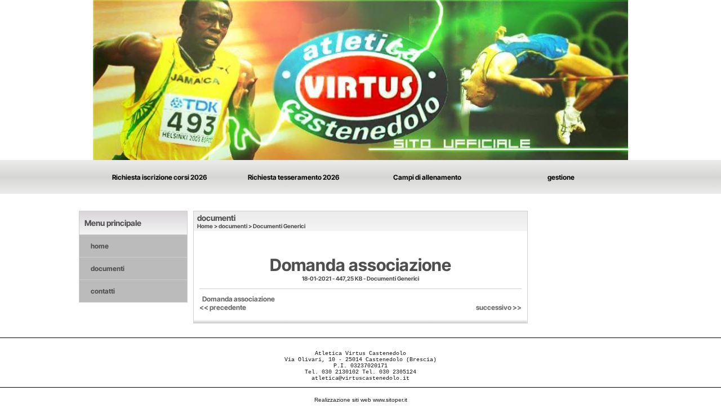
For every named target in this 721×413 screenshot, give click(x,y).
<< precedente (222, 307)
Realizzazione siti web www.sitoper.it (360, 400)
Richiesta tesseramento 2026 (294, 177)
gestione (561, 177)
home (100, 246)
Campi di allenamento (427, 177)
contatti (103, 291)
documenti (107, 268)
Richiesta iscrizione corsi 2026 (159, 177)
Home (205, 226)
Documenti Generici (279, 226)
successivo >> (499, 307)
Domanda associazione (238, 299)
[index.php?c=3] (360, 79)
